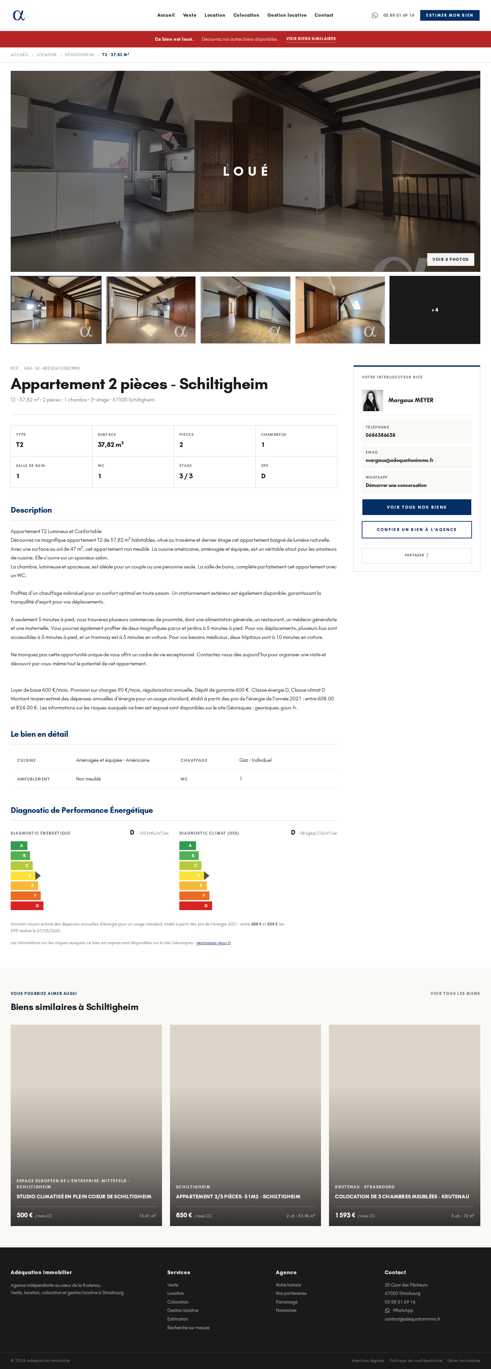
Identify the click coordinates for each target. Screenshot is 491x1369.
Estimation (177, 1319)
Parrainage (287, 1302)
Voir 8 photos (451, 259)
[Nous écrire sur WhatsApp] (374, 15)
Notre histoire (288, 1285)
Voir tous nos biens (417, 507)
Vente (190, 15)
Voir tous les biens (455, 993)
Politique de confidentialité (416, 1360)
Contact (324, 15)
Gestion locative (287, 15)
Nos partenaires (291, 1293)
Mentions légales (368, 1360)
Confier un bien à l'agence (417, 529)
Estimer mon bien (450, 15)
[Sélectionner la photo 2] (151, 310)
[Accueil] (21, 15)
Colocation (246, 15)
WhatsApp (403, 1310)
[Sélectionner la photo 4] (340, 310)
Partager (417, 555)
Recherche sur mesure (188, 1328)
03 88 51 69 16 (399, 15)
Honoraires (286, 1310)
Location (215, 15)
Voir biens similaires (311, 38)
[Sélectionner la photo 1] (56, 310)
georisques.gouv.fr (213, 942)
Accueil (166, 15)
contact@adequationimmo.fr (412, 1319)
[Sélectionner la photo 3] (245, 310)
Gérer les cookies (464, 1360)
